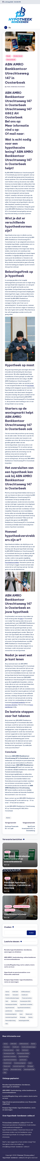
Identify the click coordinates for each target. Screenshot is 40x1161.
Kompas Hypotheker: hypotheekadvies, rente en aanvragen (18, 981)
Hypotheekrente (9, 1007)
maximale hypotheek (11, 1017)
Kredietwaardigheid (10, 1014)
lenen (21, 1014)
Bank (8, 56)
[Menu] (10, 27)
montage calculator (11, 705)
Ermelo (8, 906)
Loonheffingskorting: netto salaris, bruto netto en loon (19, 966)
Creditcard (24, 995)
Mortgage (22, 1017)
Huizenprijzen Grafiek (11, 1004)
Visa (6, 1023)
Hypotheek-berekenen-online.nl (15, 1122)
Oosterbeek (11, 59)
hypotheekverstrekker (12, 562)
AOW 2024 (15, 991)
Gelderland (18, 56)
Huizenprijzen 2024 (25, 1001)
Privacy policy (29, 1155)
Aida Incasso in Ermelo (15, 914)
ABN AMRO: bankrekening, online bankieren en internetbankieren (17, 859)
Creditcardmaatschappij (12, 998)
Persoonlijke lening (10, 1020)
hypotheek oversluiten (26, 1004)
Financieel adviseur (21, 906)
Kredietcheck (19, 1011)
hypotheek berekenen (18, 702)
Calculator (15, 995)
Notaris (30, 1017)
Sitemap (20, 1155)
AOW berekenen (25, 991)
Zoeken (7, 927)
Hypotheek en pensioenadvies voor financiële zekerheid (17, 973)
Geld (6, 1001)
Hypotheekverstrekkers (24, 1007)
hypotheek (30, 385)
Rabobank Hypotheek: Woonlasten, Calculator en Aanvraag (17, 885)
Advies (7, 991)
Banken (8, 817)
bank (21, 618)
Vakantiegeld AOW (24, 1020)
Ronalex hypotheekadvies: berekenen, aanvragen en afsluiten (18, 951)
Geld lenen (14, 1001)
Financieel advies (27, 998)
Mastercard (29, 1014)
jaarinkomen (8, 1011)
